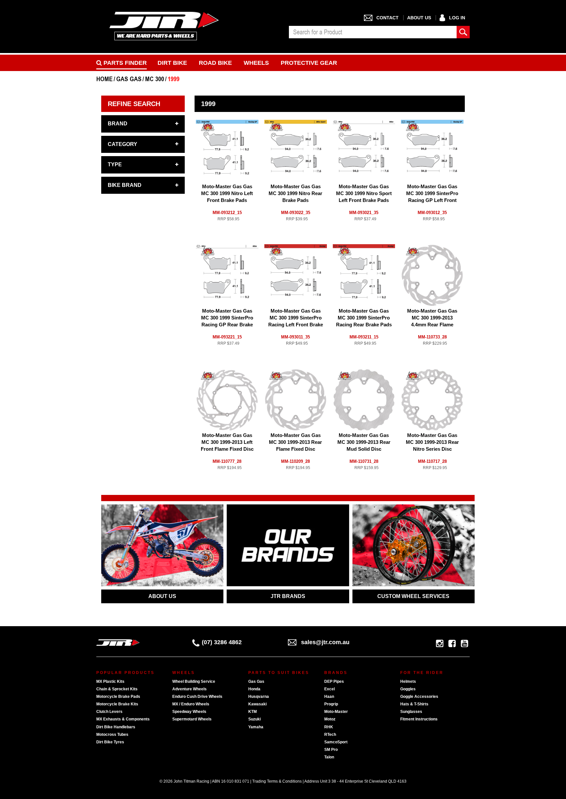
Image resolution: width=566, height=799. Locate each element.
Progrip (331, 704)
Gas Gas (256, 681)
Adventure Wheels (189, 689)
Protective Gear (309, 63)
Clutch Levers (109, 711)
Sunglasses (411, 711)
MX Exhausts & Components (123, 719)
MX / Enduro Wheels (190, 704)
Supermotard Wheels (192, 719)
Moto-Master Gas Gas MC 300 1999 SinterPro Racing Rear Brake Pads (364, 317)
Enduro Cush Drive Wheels (197, 696)
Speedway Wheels (189, 711)
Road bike (215, 63)
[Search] (463, 32)
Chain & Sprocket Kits (117, 689)
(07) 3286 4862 (222, 642)
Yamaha (255, 727)
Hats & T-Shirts (414, 704)
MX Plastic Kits (110, 681)
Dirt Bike (172, 63)
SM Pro (331, 749)
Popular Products (125, 672)
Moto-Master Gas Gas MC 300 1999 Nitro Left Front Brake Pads (227, 193)
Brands (336, 672)
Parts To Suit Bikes (278, 672)
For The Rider (421, 672)
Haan (329, 696)
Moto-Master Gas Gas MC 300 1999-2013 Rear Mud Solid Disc (363, 442)
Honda (254, 689)
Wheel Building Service (193, 681)
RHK (328, 727)
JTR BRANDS (288, 596)
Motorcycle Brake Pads (118, 696)
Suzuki (254, 719)
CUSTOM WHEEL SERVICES (413, 596)
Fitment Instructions (419, 719)
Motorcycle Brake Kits (117, 704)
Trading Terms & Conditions (277, 781)
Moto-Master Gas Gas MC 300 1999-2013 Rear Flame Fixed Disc (295, 442)
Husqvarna (258, 696)
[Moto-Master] (207, 126)
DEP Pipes (334, 681)
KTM (252, 711)
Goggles (408, 689)
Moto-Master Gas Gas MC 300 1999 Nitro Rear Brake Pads (295, 193)
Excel (329, 689)
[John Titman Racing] (164, 25)
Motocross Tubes (112, 734)
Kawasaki (257, 704)
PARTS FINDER (124, 63)
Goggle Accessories (419, 696)
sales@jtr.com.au (325, 642)
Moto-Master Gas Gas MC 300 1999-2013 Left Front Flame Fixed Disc (227, 442)
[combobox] (373, 32)
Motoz (329, 719)
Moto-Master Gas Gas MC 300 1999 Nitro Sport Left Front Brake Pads (364, 193)
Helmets (408, 681)
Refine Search (134, 103)
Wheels (256, 63)
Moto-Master (336, 711)
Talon (329, 757)
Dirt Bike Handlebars (115, 727)
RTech (330, 734)
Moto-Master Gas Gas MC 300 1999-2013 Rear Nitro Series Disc (432, 442)
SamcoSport (336, 742)
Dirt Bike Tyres (110, 742)
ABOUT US (162, 596)
